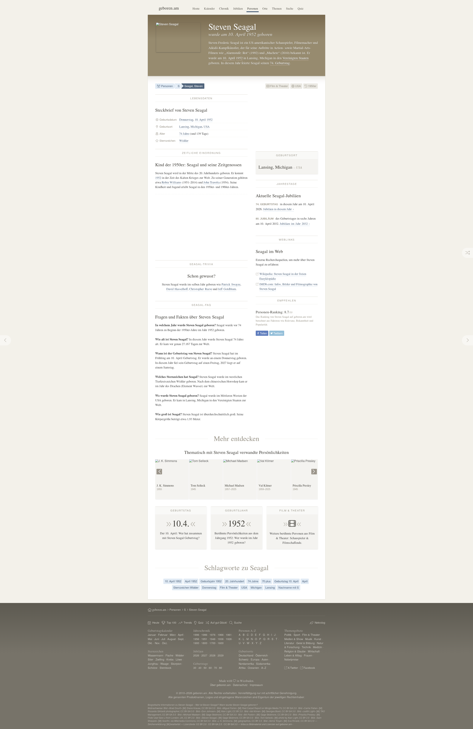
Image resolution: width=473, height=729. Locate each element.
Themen (277, 8)
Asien (265, 659)
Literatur (289, 643)
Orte (265, 8)
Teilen (263, 333)
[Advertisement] (201, 227)
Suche (289, 8)
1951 (204, 639)
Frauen (308, 655)
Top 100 (171, 622)
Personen (252, 8)
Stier (150, 659)
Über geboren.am (220, 685)
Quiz (300, 8)
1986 (204, 635)
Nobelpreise (291, 659)
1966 (221, 635)
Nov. (157, 643)
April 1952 (191, 581)
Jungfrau (153, 664)
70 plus (266, 581)
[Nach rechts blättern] (314, 468)
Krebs (169, 659)
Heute (196, 8)
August (171, 639)
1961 (229, 635)
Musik (308, 639)
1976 (212, 635)
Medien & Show (293, 639)
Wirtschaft (314, 651)
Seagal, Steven (193, 86)
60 (210, 668)
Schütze (152, 668)
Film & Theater (278, 86)
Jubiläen (238, 8)
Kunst (317, 639)
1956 (196, 639)
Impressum (256, 685)
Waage (164, 664)
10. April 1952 (173, 581)
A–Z (263, 668)
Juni (156, 639)
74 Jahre (184, 133)
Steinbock (165, 668)
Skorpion (176, 664)
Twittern (278, 333)
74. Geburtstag (280, 63)
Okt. (150, 643)
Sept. (181, 639)
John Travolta (211, 182)
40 (199, 668)
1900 (196, 643)
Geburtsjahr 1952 (211, 581)
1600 (221, 643)
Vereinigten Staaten (296, 58)
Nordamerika (246, 664)
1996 (196, 635)
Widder (183, 140)
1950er (311, 86)
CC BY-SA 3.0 (231, 724)
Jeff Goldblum (227, 289)
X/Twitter (293, 668)
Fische (169, 655)
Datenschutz (240, 685)
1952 (239, 58)
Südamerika (263, 664)
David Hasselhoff (177, 289)
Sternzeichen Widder (185, 587)
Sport (297, 635)
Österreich (262, 655)
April (304, 581)
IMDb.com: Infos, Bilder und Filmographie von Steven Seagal (288, 286)
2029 (221, 655)
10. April (229, 58)
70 (215, 668)
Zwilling (160, 659)
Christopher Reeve (200, 289)
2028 (212, 655)
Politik (287, 635)
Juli (163, 639)
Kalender (209, 8)
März (173, 635)
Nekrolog (320, 622)
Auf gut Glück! (218, 622)
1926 (229, 639)
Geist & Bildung (305, 643)
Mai (150, 639)
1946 (212, 639)
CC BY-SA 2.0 (215, 724)
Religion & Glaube (295, 651)
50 (205, 668)
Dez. (165, 643)
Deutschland (246, 655)
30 (194, 668)
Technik (306, 647)
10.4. (180, 523)
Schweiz (244, 659)
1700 (212, 643)
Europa (255, 659)
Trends (188, 622)
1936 (221, 639)
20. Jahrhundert (234, 581)
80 (220, 668)
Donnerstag (186, 119)
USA (297, 86)
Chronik (224, 8)
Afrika (242, 668)
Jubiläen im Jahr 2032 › (295, 223)
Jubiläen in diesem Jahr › (278, 209)
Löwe (179, 659)
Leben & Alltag (293, 655)
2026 (196, 655)
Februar (163, 635)
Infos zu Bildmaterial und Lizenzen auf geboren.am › (267, 724)
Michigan (196, 126)
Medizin (317, 647)
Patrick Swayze (231, 284)
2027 (204, 655)
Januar (152, 635)
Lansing (184, 126)
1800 (204, 643)
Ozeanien (253, 668)
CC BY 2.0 (201, 724)
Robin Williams (171, 182)
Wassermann (155, 655)
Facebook (309, 668)
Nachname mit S (288, 587)
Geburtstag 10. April (286, 581)
